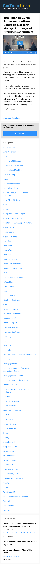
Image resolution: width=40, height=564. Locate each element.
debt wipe (7, 250)
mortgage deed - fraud (13, 375)
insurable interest (10, 327)
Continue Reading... (11, 118)
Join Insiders (20, 133)
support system (10, 460)
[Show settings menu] (31, 52)
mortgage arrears (10, 363)
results (6, 415)
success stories (9, 451)
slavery (6, 437)
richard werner (9, 428)
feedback (7, 291)
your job (6, 501)
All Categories (9, 147)
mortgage (7, 359)
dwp (5, 273)
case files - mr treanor (13, 200)
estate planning (10, 282)
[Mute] (27, 52)
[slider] (18, 52)
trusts (6, 483)
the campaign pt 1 (11, 469)
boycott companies (11, 174)
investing (7, 336)
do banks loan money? (13, 268)
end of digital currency (13, 277)
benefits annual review (13, 165)
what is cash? (9, 492)
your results (8, 505)
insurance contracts (11, 332)
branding (7, 179)
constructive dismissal (13, 218)
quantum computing (12, 410)
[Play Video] (5, 52)
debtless (7, 254)
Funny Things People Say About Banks (20, 541)
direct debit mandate (12, 264)
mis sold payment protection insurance (19, 354)
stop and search (10, 446)
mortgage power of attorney (15, 380)
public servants (9, 405)
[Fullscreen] (35, 52)
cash (5, 204)
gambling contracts (11, 300)
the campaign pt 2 (11, 474)
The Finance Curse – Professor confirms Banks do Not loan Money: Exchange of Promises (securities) (18, 25)
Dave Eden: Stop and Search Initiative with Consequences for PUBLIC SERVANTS (19, 526)
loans (5, 341)
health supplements (12, 314)
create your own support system (17, 223)
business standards (11, 183)
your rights (8, 510)
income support (10, 323)
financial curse (9, 295)
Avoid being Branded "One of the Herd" (17, 551)
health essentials (10, 309)
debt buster (8, 245)
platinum (7, 396)
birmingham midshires (12, 170)
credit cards (8, 227)
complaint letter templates (15, 214)
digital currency (10, 259)
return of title (9, 424)
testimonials (8, 465)
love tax (7, 345)
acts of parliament (11, 152)
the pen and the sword (13, 478)
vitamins (7, 487)
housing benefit (10, 318)
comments (8, 209)
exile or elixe (8, 286)
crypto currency (10, 236)
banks (5, 156)
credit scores (9, 232)
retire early (8, 419)
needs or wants (10, 384)
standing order (9, 442)
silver (5, 433)
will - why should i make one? (15, 496)
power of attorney (11, 401)
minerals (7, 350)
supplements (9, 455)
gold (5, 304)
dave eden (7, 241)
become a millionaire (12, 161)
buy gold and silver (11, 188)
